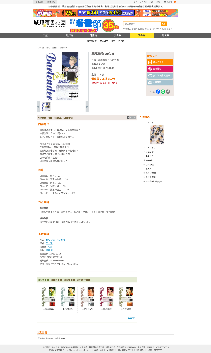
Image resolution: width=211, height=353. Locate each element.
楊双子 (169, 29)
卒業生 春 (150, 152)
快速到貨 (51, 2)
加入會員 (143, 2)
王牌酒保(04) (87, 309)
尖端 (103, 64)
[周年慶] (105, 16)
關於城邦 (46, 347)
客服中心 (132, 347)
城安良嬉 (103, 60)
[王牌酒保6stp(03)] (46, 111)
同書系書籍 (56, 280)
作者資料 (58, 118)
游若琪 (49, 243)
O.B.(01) (149, 122)
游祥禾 (152, 29)
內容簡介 (41, 118)
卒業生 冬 (150, 156)
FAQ (63, 338)
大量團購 (83, 347)
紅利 (151, 2)
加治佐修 (114, 60)
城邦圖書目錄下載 (96, 347)
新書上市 (104, 41)
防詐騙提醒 (121, 347)
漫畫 (113, 41)
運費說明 (39, 2)
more (130, 318)
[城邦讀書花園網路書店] (49, 32)
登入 (135, 2)
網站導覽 (74, 347)
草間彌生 (127, 29)
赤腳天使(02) (151, 173)
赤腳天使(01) (151, 177)
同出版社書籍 (83, 280)
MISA (158, 29)
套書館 (117, 35)
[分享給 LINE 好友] (163, 92)
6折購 (157, 2)
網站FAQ (65, 347)
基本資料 (68, 118)
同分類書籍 (69, 280)
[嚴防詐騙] (105, 8)
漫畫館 (141, 35)
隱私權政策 (110, 347)
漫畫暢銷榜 (92, 41)
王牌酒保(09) (126, 309)
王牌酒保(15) (106, 309)
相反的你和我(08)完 (154, 181)
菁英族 (49, 250)
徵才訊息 (55, 347)
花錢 (164, 29)
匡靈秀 (141, 29)
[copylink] (168, 92)
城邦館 (69, 35)
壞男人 (148, 169)
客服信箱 (141, 347)
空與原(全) (150, 164)
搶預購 (134, 29)
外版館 (93, 35)
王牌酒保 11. (48, 309)
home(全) (149, 160)
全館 (45, 35)
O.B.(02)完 (150, 148)
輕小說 (121, 41)
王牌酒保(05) (68, 309)
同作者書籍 (43, 280)
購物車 (171, 2)
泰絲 (147, 29)
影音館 (165, 35)
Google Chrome (69, 350)
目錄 (50, 118)
